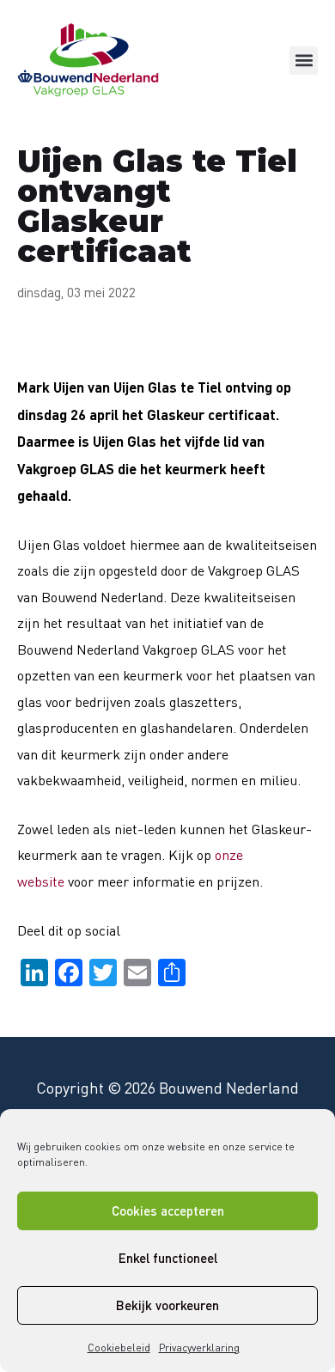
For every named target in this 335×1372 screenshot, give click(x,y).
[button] (303, 60)
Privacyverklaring (199, 1347)
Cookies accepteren (168, 1210)
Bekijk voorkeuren (167, 1305)
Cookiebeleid (119, 1347)
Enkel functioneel (168, 1257)
